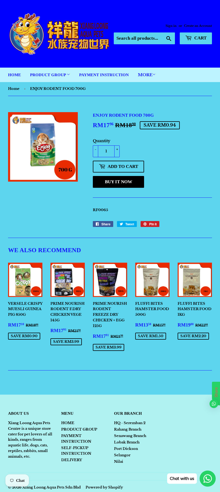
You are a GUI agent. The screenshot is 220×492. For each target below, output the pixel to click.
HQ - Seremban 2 (129, 423)
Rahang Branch (127, 429)
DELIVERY (71, 460)
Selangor (122, 455)
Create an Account (198, 26)
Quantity (101, 140)
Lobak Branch (127, 442)
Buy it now (118, 181)
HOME (14, 75)
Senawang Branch (130, 436)
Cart (200, 38)
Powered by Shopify (104, 487)
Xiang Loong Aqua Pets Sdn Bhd (51, 487)
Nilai (118, 461)
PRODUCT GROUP (48, 75)
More (145, 74)
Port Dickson (126, 448)
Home (14, 88)
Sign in (171, 26)
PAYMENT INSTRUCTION (104, 75)
